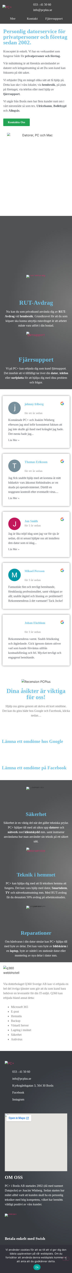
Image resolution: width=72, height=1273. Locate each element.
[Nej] (66, 1258)
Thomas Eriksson (36, 462)
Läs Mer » (13, 440)
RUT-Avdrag (36, 302)
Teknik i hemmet (36, 875)
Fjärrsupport (54, 18)
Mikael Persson (35, 571)
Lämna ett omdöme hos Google (32, 741)
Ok (37, 1267)
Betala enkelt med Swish (25, 1238)
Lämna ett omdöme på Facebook (34, 767)
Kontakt (32, 18)
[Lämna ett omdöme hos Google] (32, 729)
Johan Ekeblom (35, 623)
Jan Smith (31, 521)
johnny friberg (34, 404)
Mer (13, 18)
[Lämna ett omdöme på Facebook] (34, 756)
